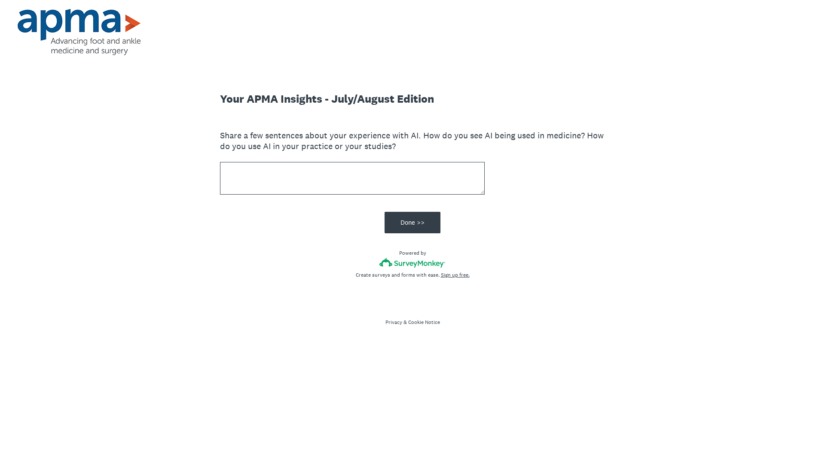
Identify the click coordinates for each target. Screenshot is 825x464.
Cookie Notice (424, 322)
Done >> (412, 222)
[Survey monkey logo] (412, 263)
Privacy (393, 322)
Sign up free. (455, 275)
